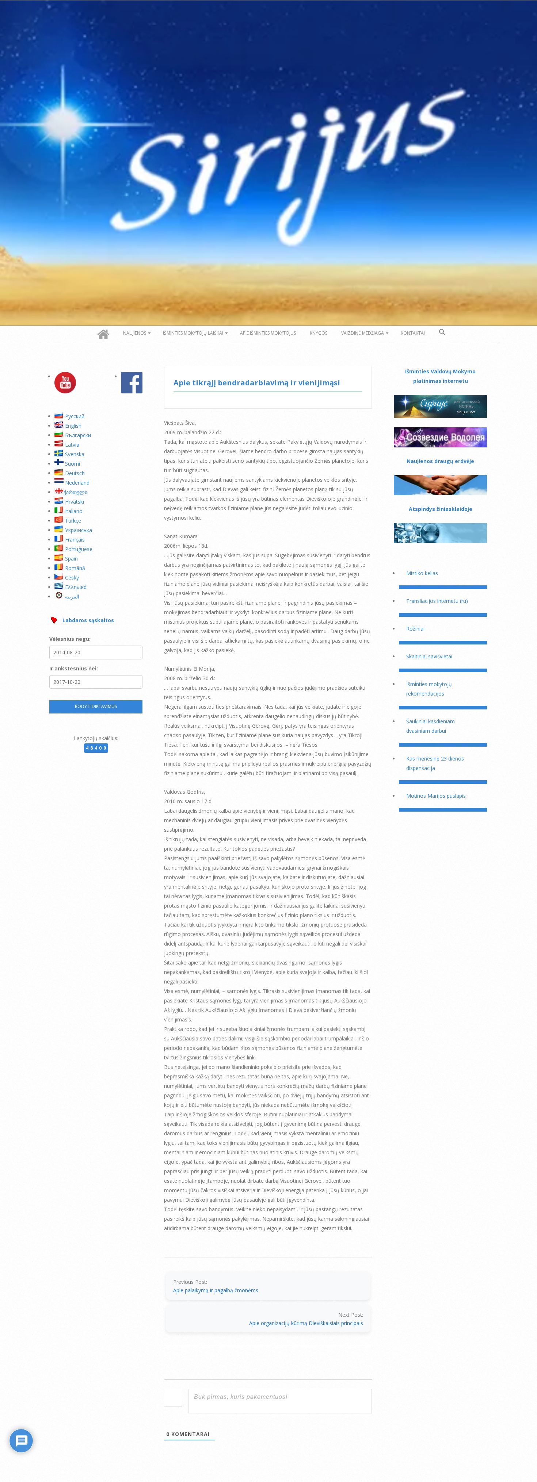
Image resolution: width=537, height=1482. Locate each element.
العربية (72, 596)
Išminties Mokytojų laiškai (193, 333)
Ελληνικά (76, 587)
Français (75, 539)
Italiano (74, 511)
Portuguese (78, 549)
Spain (71, 558)
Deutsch (75, 473)
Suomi (72, 463)
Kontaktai (413, 333)
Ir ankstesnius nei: (73, 668)
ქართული (75, 492)
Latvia (72, 444)
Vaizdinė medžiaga (362, 333)
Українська (78, 530)
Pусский (74, 416)
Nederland (77, 482)
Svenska (74, 454)
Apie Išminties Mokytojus (268, 333)
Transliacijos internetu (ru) (437, 600)
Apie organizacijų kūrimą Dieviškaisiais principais (306, 1323)
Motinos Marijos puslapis (436, 795)
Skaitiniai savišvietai (429, 656)
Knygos (318, 333)
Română (75, 568)
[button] (442, 332)
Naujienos (134, 333)
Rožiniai (415, 628)
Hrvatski (74, 501)
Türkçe (73, 520)
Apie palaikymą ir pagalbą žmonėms (215, 1290)
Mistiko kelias (422, 573)
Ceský (72, 577)
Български (78, 435)
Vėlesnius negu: (70, 638)
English (73, 425)
